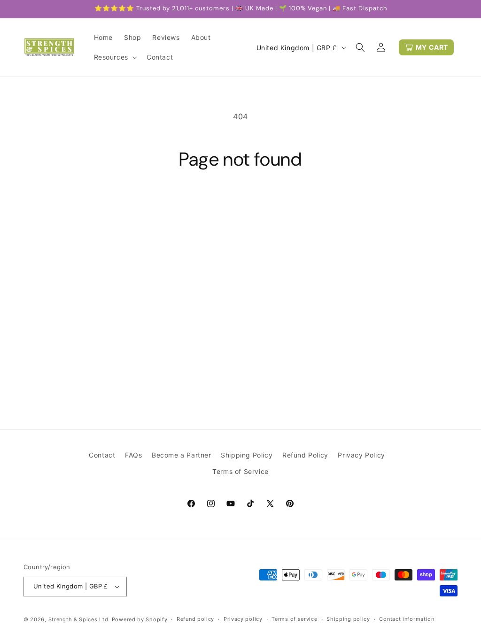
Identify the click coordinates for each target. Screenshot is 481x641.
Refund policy (195, 619)
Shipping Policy (246, 455)
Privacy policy (243, 619)
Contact (102, 455)
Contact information (406, 619)
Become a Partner (181, 455)
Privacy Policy (361, 455)
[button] (114, 57)
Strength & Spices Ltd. (79, 619)
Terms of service (294, 619)
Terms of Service (240, 471)
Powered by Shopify (140, 619)
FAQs (133, 455)
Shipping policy (348, 619)
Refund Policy (305, 455)
